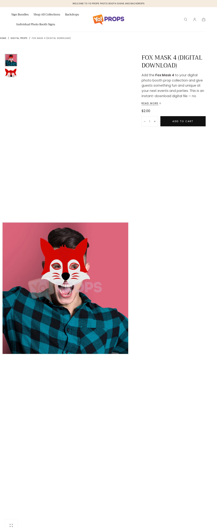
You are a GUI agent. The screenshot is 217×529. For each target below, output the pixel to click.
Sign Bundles (20, 15)
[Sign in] (195, 19)
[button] (186, 19)
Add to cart (182, 121)
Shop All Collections (47, 15)
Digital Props (19, 38)
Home (3, 38)
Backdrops (72, 15)
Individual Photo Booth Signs (35, 25)
